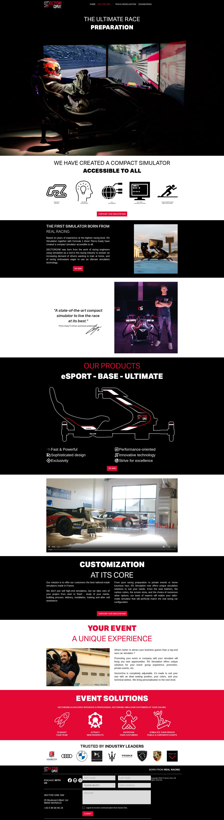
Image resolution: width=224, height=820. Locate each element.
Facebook (70, 780)
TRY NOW (78, 269)
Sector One (104, 4)
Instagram (80, 780)
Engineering (145, 4)
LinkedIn (75, 780)
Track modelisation (125, 4)
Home (92, 4)
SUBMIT (87, 814)
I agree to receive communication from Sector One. (107, 808)
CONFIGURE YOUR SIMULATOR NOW (112, 214)
